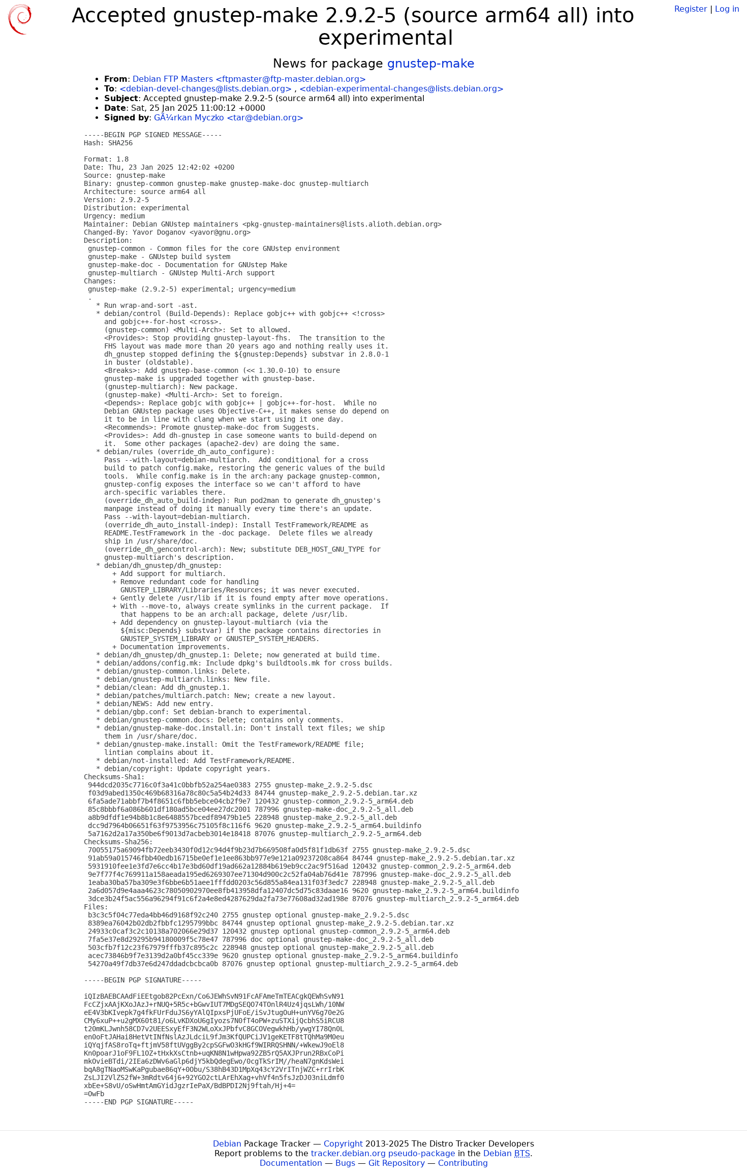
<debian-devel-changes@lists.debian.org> (205, 88)
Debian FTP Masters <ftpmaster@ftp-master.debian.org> (249, 79)
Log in (727, 9)
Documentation (291, 1163)
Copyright (343, 1144)
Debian (227, 1144)
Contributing (463, 1163)
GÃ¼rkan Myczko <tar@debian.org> (228, 117)
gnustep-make (431, 63)
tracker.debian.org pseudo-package (383, 1153)
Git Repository (396, 1163)
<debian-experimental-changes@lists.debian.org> (401, 88)
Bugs (345, 1163)
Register (690, 9)
